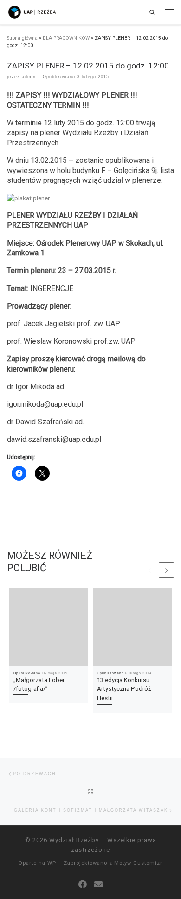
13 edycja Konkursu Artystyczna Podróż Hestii (124, 688)
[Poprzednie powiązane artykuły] (149, 569)
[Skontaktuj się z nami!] (98, 884)
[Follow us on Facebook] (82, 884)
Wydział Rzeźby (74, 840)
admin (29, 76)
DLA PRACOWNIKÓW (66, 38)
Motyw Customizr (138, 863)
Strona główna (22, 38)
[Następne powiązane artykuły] (166, 569)
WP (51, 863)
